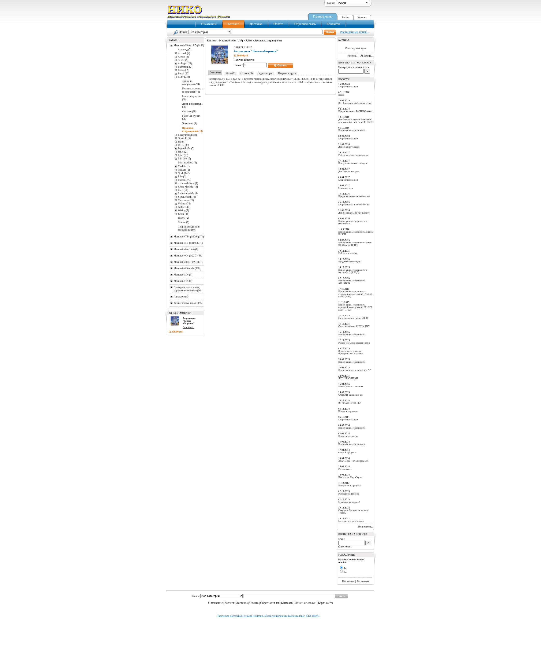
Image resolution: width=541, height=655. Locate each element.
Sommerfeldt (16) (187, 196)
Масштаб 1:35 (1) (183, 281)
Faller (249, 40)
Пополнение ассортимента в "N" (354, 370)
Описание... (188, 327)
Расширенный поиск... (354, 32)
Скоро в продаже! (347, 452)
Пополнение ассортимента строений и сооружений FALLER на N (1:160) (355, 307)
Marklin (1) (184, 166)
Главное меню (322, 16)
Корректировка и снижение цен (354, 204)
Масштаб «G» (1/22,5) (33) (188, 255)
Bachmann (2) (185, 66)
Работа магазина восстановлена (354, 342)
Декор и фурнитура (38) (192, 105)
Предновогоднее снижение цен (354, 196)
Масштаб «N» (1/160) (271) (188, 242)
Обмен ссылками (305, 602)
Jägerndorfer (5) (186, 148)
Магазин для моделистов (350, 521)
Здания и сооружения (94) (191, 82)
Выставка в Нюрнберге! (350, 477)
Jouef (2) (182, 151)
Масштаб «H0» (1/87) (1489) (189, 45)
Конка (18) (183, 213)
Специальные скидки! (349, 502)
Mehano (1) (184, 169)
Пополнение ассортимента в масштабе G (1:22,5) (352, 271)
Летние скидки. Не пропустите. (354, 212)
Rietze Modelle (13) (188, 186)
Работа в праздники (348, 253)
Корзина (362, 17)
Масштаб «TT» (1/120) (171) (189, 236)
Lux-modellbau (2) (187, 162)
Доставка (256, 24)
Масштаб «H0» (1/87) (231, 40)
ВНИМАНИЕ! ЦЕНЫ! (349, 403)
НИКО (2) (183, 217)
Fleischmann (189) (187, 134)
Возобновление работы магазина (355, 103)
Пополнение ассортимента (351, 130)
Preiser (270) (184, 179)
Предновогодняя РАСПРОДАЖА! (355, 111)
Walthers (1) (184, 207)
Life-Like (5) (184, 158)
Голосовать (348, 581)
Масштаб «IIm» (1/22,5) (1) (188, 261)
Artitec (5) (183, 60)
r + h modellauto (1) (188, 183)
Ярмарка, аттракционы (268, 40)
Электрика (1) (189, 123)
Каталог (233, 24)
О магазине (209, 24)
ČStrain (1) (183, 222)
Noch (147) (184, 173)
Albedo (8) (183, 56)
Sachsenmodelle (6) (188, 193)
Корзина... (353, 55)
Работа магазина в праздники (353, 155)
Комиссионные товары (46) (188, 302)
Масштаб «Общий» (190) (187, 268)
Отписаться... (345, 546)
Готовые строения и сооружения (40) (192, 90)
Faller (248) (184, 76)
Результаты (363, 581)
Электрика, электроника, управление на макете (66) (187, 289)
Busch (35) (183, 73)
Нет (345, 572)
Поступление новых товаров (352, 163)
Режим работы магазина (350, 386)
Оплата (278, 24)
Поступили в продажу (349, 485)
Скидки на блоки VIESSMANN (354, 326)
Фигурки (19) (189, 111)
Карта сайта (325, 602)
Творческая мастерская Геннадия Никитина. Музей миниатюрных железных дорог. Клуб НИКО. (268, 615)
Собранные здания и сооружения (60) (188, 228)
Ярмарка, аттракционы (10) (192, 129)
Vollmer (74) (184, 203)
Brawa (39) (183, 70)
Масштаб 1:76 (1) (183, 274)
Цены (341, 94)
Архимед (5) (184, 49)
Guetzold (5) (184, 138)
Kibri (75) (183, 155)
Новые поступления (348, 411)
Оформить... (366, 55)
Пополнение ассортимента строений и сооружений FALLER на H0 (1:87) (355, 294)
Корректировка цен (348, 86)
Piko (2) (182, 176)
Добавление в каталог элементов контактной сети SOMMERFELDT (355, 120)
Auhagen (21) (185, 63)
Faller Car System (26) (191, 117)
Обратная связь (305, 24)
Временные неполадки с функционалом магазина (350, 352)
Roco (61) (183, 190)
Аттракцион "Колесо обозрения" (189, 321)
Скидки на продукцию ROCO (353, 318)
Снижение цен (345, 188)
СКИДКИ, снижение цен (350, 394)
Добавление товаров (348, 171)
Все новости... (365, 526)
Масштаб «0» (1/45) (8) (186, 249)
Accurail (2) (184, 53)
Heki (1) (182, 141)
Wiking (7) (183, 210)
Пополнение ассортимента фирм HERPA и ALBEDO (355, 243)
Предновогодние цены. (350, 261)
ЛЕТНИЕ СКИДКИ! (348, 378)
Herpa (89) (183, 145)
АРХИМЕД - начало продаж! (353, 460)
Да (344, 568)
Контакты (333, 24)
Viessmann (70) (186, 200)
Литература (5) (181, 296)
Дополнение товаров (348, 146)
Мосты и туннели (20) (191, 98)
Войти (345, 17)
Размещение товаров (348, 493)
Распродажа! (344, 469)
